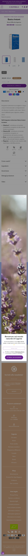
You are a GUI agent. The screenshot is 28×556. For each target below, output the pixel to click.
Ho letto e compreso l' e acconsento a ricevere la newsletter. (14, 352)
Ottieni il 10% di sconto (14, 357)
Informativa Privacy (19, 351)
